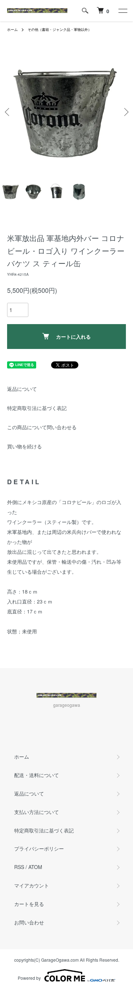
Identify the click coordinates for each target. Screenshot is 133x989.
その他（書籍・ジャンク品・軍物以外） (60, 29)
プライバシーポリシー (39, 848)
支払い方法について (36, 811)
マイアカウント (31, 885)
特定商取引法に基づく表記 (37, 407)
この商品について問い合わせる (42, 427)
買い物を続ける (24, 446)
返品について (22, 388)
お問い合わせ (29, 922)
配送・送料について (36, 774)
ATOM (35, 866)
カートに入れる (73, 336)
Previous (8, 112)
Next (125, 112)
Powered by (29, 978)
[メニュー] (122, 10)
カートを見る (29, 903)
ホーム (12, 29)
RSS (19, 866)
